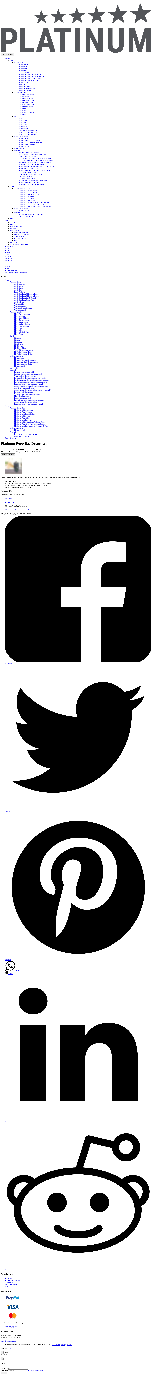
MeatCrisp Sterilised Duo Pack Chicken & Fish (31, 426)
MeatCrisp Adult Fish (21, 418)
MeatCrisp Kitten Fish (22, 416)
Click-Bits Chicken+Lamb (23, 350)
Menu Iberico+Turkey (22, 320)
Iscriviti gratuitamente (8, 1341)
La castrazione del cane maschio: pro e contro (30, 378)
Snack (12, 336)
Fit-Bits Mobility (20, 348)
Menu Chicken (19, 316)
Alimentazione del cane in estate (25, 402)
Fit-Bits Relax (19, 346)
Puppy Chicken (19, 292)
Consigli (13, 370)
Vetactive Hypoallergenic (23, 308)
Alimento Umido (16, 312)
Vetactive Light (19, 304)
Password (4, 1370)
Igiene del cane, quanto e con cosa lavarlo (29, 384)
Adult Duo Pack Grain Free (24, 300)
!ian (11, 1348)
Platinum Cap (19, 358)
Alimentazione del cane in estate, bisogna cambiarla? (32, 390)
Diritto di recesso (11, 1284)
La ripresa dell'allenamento (23, 392)
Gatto (7, 406)
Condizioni (56, 1345)
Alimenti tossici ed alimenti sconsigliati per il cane (31, 386)
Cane (7, 268)
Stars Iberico (18, 344)
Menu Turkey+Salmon (22, 324)
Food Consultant (11, 438)
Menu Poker (18, 334)
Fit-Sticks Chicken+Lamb (23, 352)
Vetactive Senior (20, 306)
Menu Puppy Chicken (22, 314)
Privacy (63, 1345)
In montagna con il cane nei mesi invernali (29, 400)
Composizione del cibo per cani (25, 376)
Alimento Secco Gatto (17, 408)
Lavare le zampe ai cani (22, 398)
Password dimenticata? (36, 1370)
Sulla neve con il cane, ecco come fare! (28, 374)
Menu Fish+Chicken (21, 326)
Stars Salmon (18, 342)
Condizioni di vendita (12, 1280)
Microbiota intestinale (21, 396)
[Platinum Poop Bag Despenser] (13, 474)
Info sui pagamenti (11, 1327)
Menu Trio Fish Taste (21, 332)
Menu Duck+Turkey (21, 322)
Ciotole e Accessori (12, 270)
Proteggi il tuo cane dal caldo (24, 372)
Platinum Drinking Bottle (23, 364)
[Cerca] (2, 1357)
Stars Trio (17, 338)
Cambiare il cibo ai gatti (22, 436)
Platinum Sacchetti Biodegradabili (26, 362)
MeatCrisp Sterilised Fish (23, 420)
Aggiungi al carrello (8, 454)
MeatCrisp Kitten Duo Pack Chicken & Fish (29, 422)
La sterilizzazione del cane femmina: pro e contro (31, 380)
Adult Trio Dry (19, 302)
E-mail (3, 1368)
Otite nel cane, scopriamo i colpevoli (27, 394)
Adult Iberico (19, 288)
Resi (6, 1286)
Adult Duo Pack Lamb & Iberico (25, 298)
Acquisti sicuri (10, 1282)
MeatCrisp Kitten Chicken (23, 410)
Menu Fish (18, 328)
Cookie (69, 1345)
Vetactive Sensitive (20, 310)
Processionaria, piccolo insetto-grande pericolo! (30, 382)
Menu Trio (18, 330)
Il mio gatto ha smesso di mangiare (26, 434)
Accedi (4, 1373)
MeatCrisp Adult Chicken (23, 412)
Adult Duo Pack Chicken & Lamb (26, 294)
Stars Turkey (18, 340)
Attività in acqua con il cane (24, 388)
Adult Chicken (19, 284)
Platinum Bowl (19, 366)
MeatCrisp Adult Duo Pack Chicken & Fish (29, 424)
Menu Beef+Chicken (21, 318)
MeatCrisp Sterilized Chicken (24, 414)
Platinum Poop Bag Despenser (16, 272)
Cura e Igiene (14, 368)
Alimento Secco (15, 282)
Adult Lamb (18, 286)
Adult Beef (18, 290)
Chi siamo (8, 1278)
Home (7, 266)
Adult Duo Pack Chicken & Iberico (26, 296)
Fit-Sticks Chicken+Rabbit (23, 354)
